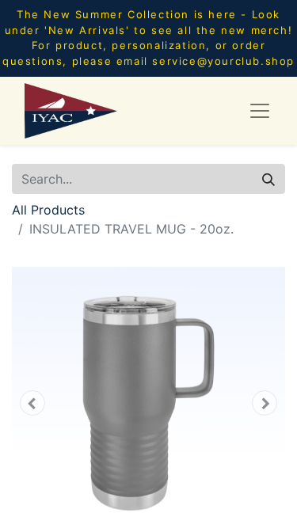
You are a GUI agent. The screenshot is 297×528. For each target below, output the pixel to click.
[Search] (268, 179)
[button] (32, 403)
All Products (48, 210)
